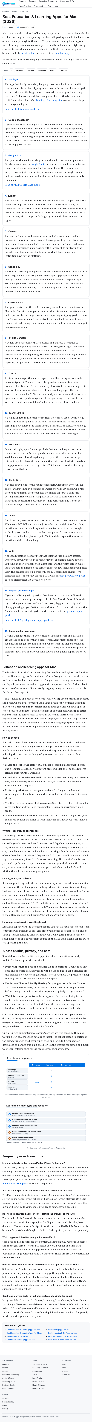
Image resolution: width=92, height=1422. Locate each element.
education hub (27, 53)
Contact (5, 1405)
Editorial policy (8, 1402)
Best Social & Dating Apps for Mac (21, 1340)
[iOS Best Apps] (8, 4)
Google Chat (15, 155)
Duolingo (13, 79)
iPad (49, 6)
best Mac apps (62, 53)
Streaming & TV (8, 1382)
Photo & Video (25, 6)
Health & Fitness (38, 1385)
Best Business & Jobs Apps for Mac (63, 1336)
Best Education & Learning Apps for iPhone (24, 1333)
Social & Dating (8, 1378)
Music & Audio (38, 1382)
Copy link (63, 70)
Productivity (39, 6)
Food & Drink (37, 1378)
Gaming (5, 1371)
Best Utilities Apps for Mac (18, 1336)
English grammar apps (21, 590)
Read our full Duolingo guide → (22, 109)
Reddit (52, 70)
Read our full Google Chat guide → (24, 184)
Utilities (5, 1368)
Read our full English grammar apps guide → (29, 620)
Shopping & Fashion (40, 1368)
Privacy (5, 1409)
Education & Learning (16, 11)
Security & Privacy (39, 1364)
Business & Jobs (8, 1385)
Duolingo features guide (49, 100)
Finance (5, 1364)
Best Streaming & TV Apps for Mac (62, 1333)
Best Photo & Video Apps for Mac (62, 1340)
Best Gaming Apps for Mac (59, 1330)
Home (4, 11)
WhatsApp (42, 70)
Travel (34, 1375)
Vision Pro (66, 1375)
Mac (56, 6)
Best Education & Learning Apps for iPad (23, 1330)
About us (5, 1398)
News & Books (38, 1388)
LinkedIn (31, 70)
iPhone (65, 1371)
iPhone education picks (15, 1183)
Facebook (19, 70)
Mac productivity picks (72, 575)
